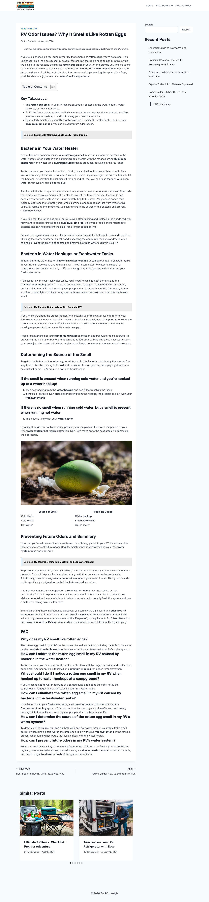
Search (149, 24)
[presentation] (46, 817)
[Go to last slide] (24, 830)
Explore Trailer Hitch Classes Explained (170, 84)
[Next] (128, 830)
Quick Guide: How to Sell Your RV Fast (114, 771)
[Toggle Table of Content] (51, 87)
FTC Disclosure (164, 5)
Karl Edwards (30, 41)
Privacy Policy (183, 5)
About (149, 5)
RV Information (29, 29)
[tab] (70, 863)
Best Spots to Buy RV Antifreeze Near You (40, 771)
